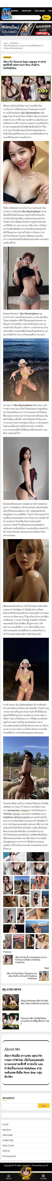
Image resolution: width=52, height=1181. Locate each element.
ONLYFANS (26, 11)
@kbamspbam (22, 817)
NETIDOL (14, 11)
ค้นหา (46, 17)
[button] (14, 856)
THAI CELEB (40, 11)
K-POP (5, 1124)
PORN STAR (7, 1140)
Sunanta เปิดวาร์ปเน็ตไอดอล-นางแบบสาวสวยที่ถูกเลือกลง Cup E (10, 1021)
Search (8, 1098)
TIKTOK (6, 1151)
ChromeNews (37, 1165)
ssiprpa (25, 810)
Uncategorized (9, 1156)
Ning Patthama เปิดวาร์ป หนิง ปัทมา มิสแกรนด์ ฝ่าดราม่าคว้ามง (10, 1002)
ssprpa (16, 813)
